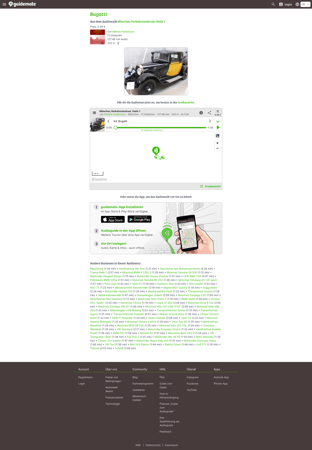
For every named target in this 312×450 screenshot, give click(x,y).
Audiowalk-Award (111, 389)
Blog (135, 377)
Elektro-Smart (173, 344)
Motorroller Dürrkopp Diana (200, 340)
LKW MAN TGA (192, 276)
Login (81, 383)
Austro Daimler (156, 317)
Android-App (221, 377)
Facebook (192, 383)
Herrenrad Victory (130, 302)
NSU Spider (196, 283)
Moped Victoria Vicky (172, 314)
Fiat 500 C (133, 336)
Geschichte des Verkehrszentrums (180, 268)
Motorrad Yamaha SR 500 (182, 272)
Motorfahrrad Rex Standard (106, 298)
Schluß (119, 348)
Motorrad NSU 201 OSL (173, 325)
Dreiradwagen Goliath (149, 295)
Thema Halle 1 (98, 272)
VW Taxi (109, 344)
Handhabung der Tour (132, 268)
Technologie (112, 403)
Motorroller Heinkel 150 (118, 291)
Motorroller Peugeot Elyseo (106, 276)
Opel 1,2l (186, 317)
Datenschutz (153, 445)
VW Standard (125, 329)
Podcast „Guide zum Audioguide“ (169, 407)
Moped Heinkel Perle (160, 291)
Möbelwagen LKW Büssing (125, 310)
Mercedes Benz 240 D (181, 333)
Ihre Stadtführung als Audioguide (169, 421)
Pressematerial (114, 397)
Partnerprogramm (143, 383)
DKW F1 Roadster (122, 317)
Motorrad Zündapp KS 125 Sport (197, 279)
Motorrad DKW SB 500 (130, 325)
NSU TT (94, 287)
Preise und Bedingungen (113, 379)
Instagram (193, 377)
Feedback (165, 431)
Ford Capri (111, 283)
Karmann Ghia (165, 283)
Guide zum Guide (166, 385)
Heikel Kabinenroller (109, 295)
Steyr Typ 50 (179, 321)
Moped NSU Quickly (175, 287)
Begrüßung (96, 268)
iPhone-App (221, 383)
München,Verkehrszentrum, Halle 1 (141, 21)
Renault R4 (146, 333)
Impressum (171, 445)
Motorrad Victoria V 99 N (141, 321)
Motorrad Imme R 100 (201, 302)
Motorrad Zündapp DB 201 (114, 306)
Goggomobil (210, 287)
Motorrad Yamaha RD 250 (147, 279)
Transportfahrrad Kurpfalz (128, 314)
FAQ (162, 377)
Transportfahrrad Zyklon (171, 310)
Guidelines (139, 389)
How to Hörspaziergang (169, 395)
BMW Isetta (188, 298)
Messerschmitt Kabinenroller (131, 287)
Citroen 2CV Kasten (109, 340)
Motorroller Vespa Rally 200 (152, 340)
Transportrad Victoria (200, 291)
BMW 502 (119, 333)
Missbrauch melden (139, 398)
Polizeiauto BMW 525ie (103, 279)
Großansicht (186, 102)
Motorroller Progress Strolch (164, 329)
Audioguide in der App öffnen (123, 230)
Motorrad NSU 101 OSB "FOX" (163, 306)
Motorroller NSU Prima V (152, 298)
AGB (137, 445)
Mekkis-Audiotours (123, 31)
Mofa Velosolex (205, 336)
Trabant (94, 348)
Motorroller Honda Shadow (152, 276)
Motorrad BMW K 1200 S (136, 272)
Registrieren (85, 377)
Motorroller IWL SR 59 (167, 336)
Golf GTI (201, 344)
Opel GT (137, 283)
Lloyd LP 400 (164, 302)
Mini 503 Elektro (139, 344)
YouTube (192, 389)
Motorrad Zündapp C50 (192, 295)
